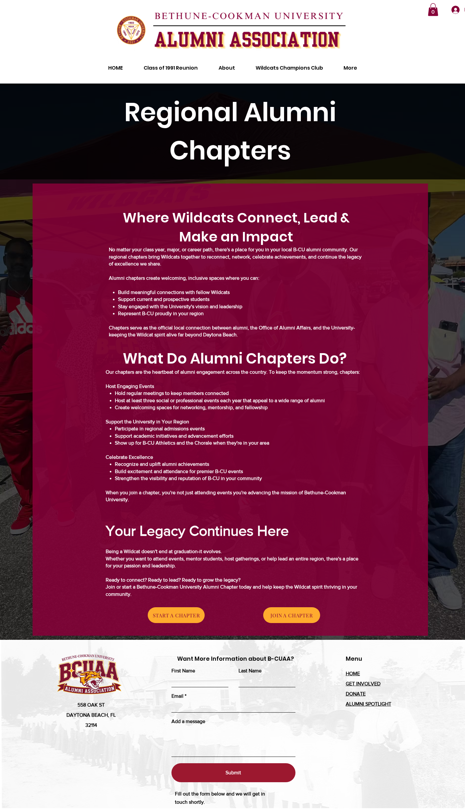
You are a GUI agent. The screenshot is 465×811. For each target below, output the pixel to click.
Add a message (188, 721)
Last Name (250, 670)
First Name (183, 670)
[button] (433, 9)
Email (177, 696)
